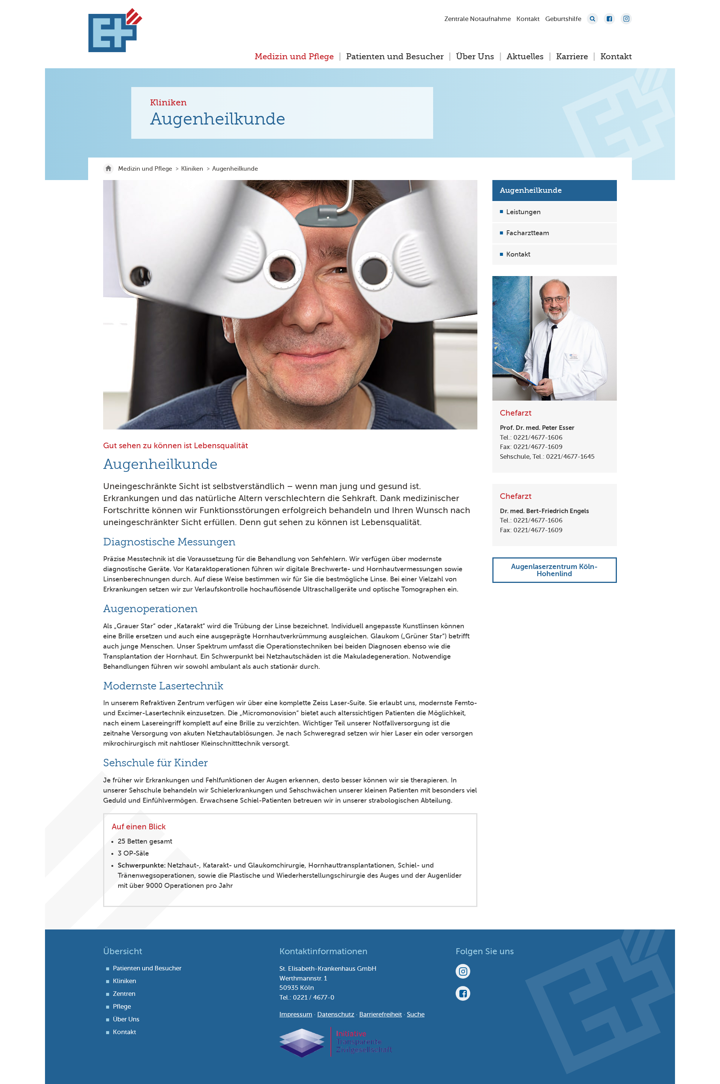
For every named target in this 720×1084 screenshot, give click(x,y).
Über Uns (475, 57)
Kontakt (528, 19)
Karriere (572, 57)
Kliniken (192, 168)
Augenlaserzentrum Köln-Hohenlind (554, 570)
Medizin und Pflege (294, 57)
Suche (592, 18)
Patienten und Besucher (395, 57)
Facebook (609, 18)
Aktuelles (525, 57)
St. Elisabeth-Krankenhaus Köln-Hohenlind (115, 30)
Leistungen (523, 212)
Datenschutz (335, 1014)
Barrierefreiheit (380, 1014)
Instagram (626, 18)
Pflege (122, 1006)
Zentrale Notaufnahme (477, 19)
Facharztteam (527, 233)
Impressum (295, 1014)
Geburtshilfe (563, 19)
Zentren (124, 993)
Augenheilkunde (531, 190)
